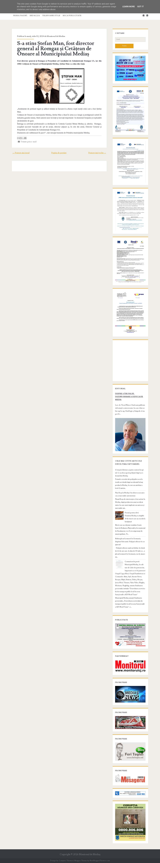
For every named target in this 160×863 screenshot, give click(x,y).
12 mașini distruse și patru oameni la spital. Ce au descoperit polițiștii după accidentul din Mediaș (129, 473)
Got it (140, 6)
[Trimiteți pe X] (23, 138)
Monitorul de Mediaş (89, 854)
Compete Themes (66, 861)
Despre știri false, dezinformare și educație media (129, 397)
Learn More (128, 6)
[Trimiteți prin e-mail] (18, 138)
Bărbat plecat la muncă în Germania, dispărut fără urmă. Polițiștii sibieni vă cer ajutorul (130, 542)
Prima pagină (20, 16)
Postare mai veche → (97, 153)
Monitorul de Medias (56, 36)
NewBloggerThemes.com (100, 861)
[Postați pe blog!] (20, 138)
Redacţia (35, 16)
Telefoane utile (51, 16)
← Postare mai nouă (21, 153)
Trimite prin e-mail (28, 141)
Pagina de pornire (58, 153)
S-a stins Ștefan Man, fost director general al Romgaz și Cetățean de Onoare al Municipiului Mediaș (55, 48)
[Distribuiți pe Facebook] (25, 138)
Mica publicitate (72, 16)
